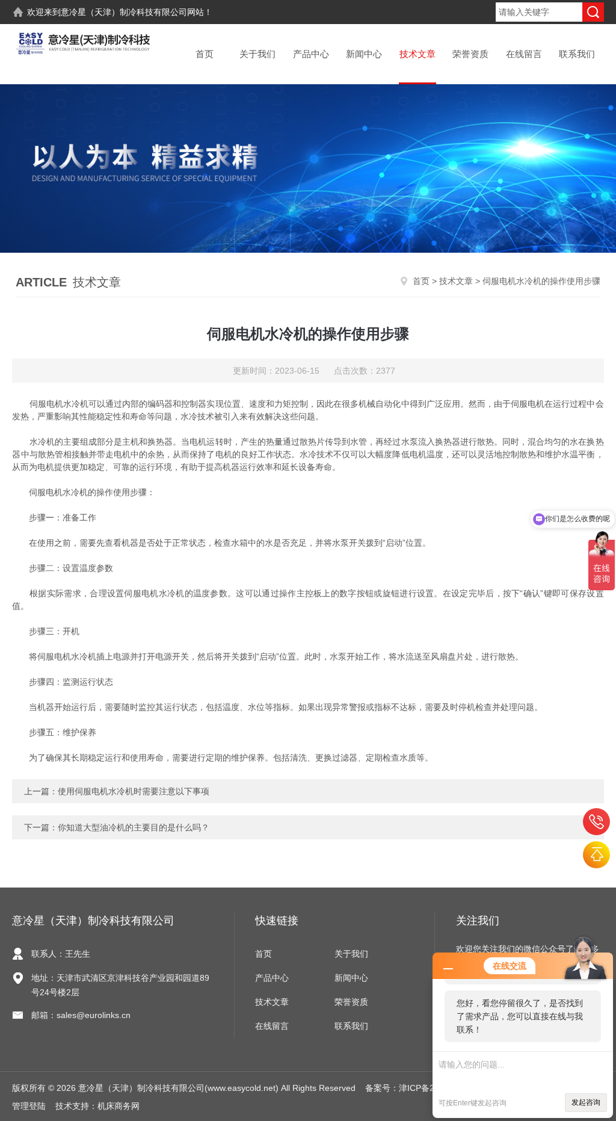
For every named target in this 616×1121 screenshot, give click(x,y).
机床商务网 (118, 1106)
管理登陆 (29, 1106)
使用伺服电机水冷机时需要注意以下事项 (133, 791)
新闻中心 (364, 54)
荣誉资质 (470, 54)
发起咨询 (585, 1102)
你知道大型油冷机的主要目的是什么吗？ (133, 827)
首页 (205, 54)
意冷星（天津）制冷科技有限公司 (124, 12)
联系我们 (577, 54)
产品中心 (311, 54)
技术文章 (417, 54)
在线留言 (524, 54)
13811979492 (596, 821)
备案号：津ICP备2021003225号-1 (429, 1088)
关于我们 (257, 54)
